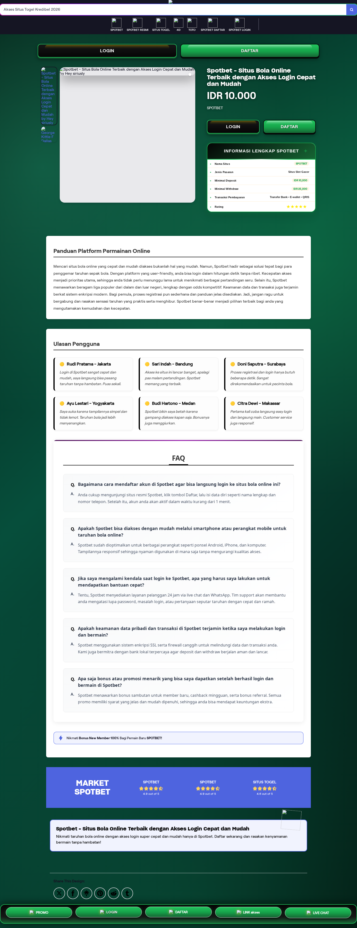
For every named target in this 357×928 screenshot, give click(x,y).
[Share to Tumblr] (127, 893)
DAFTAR (250, 50)
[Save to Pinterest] (100, 893)
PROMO (42, 914)
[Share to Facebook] (73, 893)
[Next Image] (191, 136)
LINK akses (251, 912)
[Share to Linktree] (86, 893)
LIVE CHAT (321, 912)
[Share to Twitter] (59, 893)
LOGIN (107, 50)
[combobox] (173, 9)
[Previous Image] (64, 136)
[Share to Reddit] (113, 893)
